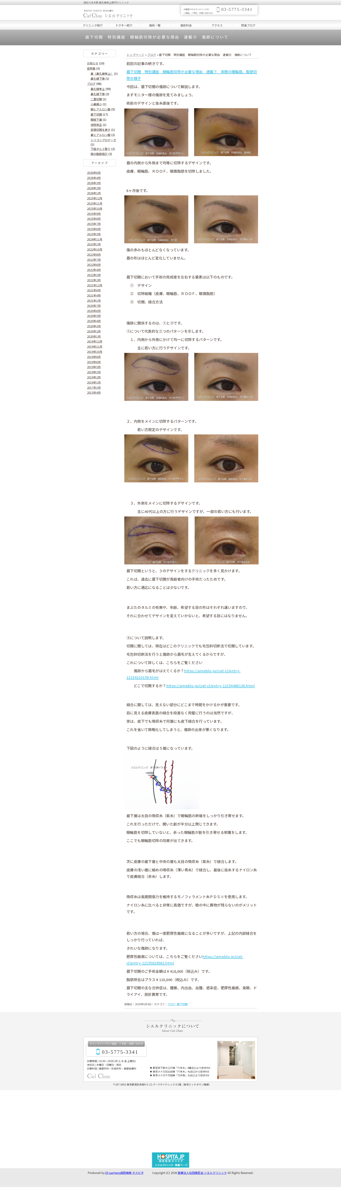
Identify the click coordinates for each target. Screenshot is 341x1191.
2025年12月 (94, 198)
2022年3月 (94, 275)
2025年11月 (94, 203)
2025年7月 (94, 224)
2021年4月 (94, 295)
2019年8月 (94, 357)
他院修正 (96, 125)
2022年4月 (94, 270)
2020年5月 (94, 316)
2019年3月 (94, 372)
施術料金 (186, 25)
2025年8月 (94, 218)
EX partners (112, 1173)
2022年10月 (94, 249)
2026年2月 (94, 188)
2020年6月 (94, 311)
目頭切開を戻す (100, 130)
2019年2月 (94, 377)
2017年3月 (94, 387)
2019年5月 (94, 367)
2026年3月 (94, 183)
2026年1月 (94, 193)
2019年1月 (94, 382)
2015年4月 (94, 392)
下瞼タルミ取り (100, 149)
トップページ (135, 55)
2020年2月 (94, 331)
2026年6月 (94, 172)
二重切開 (96, 99)
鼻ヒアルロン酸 (100, 135)
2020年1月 (94, 336)
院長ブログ (248, 25)
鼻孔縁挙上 (98, 89)
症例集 (91, 68)
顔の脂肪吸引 (99, 154)
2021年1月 (94, 300)
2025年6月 (94, 229)
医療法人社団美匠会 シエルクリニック (202, 1173)
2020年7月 (94, 306)
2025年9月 (94, 214)
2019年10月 (94, 352)
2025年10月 (94, 208)
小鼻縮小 (96, 104)
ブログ (151, 55)
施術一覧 (155, 25)
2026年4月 (94, 178)
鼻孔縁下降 (98, 78)
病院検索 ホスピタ (132, 1173)
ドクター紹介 (123, 25)
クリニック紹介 (93, 25)
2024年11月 (94, 239)
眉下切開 (182, 1004)
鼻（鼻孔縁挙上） (102, 73)
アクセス (217, 25)
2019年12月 (94, 341)
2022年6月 (94, 264)
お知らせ (92, 63)
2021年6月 (94, 290)
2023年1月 (94, 244)
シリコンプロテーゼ (103, 140)
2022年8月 (94, 254)
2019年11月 (94, 346)
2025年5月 (94, 234)
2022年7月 (94, 260)
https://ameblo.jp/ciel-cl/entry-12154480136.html (210, 685)
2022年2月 (94, 280)
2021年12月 (94, 285)
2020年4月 (94, 321)
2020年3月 (94, 326)
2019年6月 (94, 362)
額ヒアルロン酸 (100, 109)
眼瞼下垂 (96, 119)
